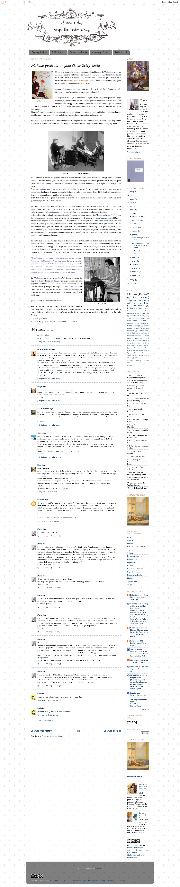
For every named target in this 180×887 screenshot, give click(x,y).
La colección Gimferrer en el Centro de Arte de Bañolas (139, 634)
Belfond (130, 543)
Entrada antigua (112, 730)
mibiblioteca (139, 363)
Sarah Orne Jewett (141, 350)
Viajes (130, 300)
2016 (132, 210)
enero (135, 275)
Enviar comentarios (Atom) (52, 736)
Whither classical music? (138, 695)
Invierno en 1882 (136, 641)
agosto (135, 231)
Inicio (79, 730)
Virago (129, 584)
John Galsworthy (132, 345)
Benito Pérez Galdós (136, 316)
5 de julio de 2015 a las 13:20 (48, 379)
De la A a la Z (121, 52)
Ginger (40, 386)
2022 (132, 195)
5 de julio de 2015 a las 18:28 (48, 425)
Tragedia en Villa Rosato (138, 662)
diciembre (136, 216)
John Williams (144, 345)
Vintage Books (132, 581)
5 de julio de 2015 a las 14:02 (48, 401)
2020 (132, 199)
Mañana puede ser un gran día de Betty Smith (140, 245)
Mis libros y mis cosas (139, 660)
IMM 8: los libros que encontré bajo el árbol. (143, 788)
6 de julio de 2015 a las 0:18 (48, 492)
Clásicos (52, 321)
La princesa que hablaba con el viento (138, 598)
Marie (39, 529)
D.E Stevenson (141, 318)
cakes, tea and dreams (139, 667)
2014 (132, 280)
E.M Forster (143, 333)
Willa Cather (132, 321)
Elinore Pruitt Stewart (134, 335)
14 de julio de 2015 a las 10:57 (49, 686)
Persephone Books (78, 52)
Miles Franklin (135, 348)
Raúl (39, 693)
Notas (146, 303)
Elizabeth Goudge (133, 325)
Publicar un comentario (44, 720)
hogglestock (135, 693)
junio (134, 257)
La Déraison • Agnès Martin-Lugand (137, 687)
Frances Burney (132, 340)
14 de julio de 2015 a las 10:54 (49, 664)
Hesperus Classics (134, 556)
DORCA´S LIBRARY (44, 349)
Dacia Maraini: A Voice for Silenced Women (139, 705)
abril (134, 264)
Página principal (39, 52)
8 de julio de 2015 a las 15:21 (48, 521)
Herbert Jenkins (142, 343)
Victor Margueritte (133, 355)
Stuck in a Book (136, 649)
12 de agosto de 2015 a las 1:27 (49, 700)
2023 (132, 192)
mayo (134, 261)
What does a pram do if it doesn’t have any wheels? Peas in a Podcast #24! (139, 654)
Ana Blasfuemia (43, 408)
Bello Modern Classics (136, 547)
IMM (146, 294)
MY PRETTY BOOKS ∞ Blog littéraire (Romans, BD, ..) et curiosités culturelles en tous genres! (138, 679)
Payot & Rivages (133, 572)
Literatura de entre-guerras (138, 301)
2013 (132, 283)
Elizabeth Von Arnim (140, 338)
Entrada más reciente (42, 730)
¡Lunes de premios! (142, 814)
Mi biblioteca (58, 52)
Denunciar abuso (134, 776)
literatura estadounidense (67, 321)
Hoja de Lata (132, 559)
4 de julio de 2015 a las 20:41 (48, 342)
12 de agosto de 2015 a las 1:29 (49, 715)
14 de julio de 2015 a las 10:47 (49, 607)
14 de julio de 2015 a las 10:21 (48, 568)
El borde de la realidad (139, 595)
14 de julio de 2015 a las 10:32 (49, 587)
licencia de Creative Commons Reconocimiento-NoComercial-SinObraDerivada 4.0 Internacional (88, 880)
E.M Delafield (141, 323)
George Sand (131, 343)
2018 (132, 203)
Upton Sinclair (131, 353)
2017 (132, 206)
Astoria (130, 540)
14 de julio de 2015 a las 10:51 (48, 631)
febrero (135, 272)
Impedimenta (132, 562)
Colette (136, 333)
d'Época (130, 550)
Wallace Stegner (140, 358)
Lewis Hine (98, 220)
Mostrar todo (145, 709)
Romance (138, 297)
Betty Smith (43, 321)
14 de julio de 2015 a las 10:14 (49, 536)
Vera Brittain (143, 353)
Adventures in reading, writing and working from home (139, 606)
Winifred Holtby (133, 360)
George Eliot (143, 340)
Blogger (98, 868)
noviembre (136, 220)
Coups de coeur (138, 305)
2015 (132, 213)
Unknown (41, 500)
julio (134, 234)
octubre (135, 224)
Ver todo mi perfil (134, 152)
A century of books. (101, 52)
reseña (91, 80)
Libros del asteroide (135, 569)
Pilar (39, 465)
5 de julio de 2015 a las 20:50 (49, 457)
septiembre (137, 227)
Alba (129, 537)
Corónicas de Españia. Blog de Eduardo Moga (139, 629)
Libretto (130, 565)
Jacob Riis (108, 220)
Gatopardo (131, 553)
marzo (135, 268)
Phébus (130, 578)
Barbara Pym (144, 313)
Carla (39, 433)
